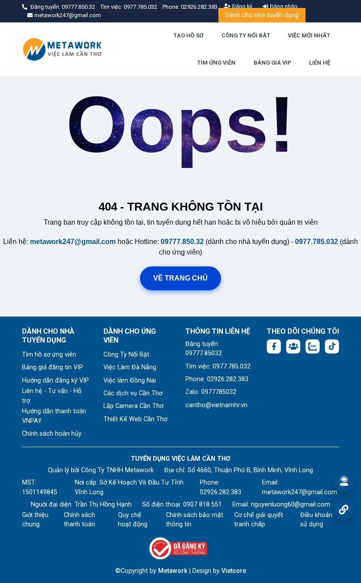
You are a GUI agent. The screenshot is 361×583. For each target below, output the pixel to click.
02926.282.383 (199, 7)
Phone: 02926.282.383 (216, 379)
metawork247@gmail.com (73, 241)
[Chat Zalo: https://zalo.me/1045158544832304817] (313, 346)
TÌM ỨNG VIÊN (216, 62)
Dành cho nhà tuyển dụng (261, 15)
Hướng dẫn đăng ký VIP (55, 380)
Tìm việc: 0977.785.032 (217, 366)
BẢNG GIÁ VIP (272, 62)
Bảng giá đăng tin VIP (52, 367)
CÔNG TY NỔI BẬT (245, 35)
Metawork (173, 571)
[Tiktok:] (332, 346)
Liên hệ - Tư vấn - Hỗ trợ (51, 395)
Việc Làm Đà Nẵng (129, 367)
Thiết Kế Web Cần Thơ (135, 419)
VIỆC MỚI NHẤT (309, 35)
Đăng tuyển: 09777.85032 (203, 348)
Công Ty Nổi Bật (126, 354)
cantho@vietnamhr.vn (216, 405)
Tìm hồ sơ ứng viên (49, 354)
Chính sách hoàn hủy (51, 433)
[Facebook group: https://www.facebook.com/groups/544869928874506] (293, 346)
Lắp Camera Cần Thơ (133, 406)
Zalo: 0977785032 (210, 392)
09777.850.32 (79, 7)
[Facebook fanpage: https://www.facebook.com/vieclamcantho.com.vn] (274, 346)
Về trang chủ (180, 278)
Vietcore (233, 571)
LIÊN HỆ (319, 62)
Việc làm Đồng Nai (129, 380)
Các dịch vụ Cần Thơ (132, 393)
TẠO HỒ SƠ (188, 35)
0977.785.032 (141, 7)
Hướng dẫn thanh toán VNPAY (54, 416)
